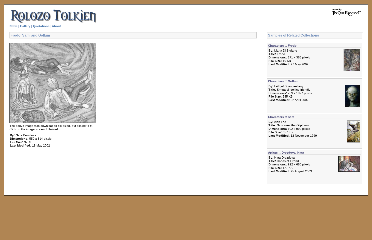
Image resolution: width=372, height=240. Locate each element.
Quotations (41, 26)
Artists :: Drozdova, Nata (286, 152)
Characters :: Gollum (283, 81)
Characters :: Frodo (282, 45)
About (56, 26)
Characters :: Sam (281, 117)
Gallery (25, 26)
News (13, 26)
